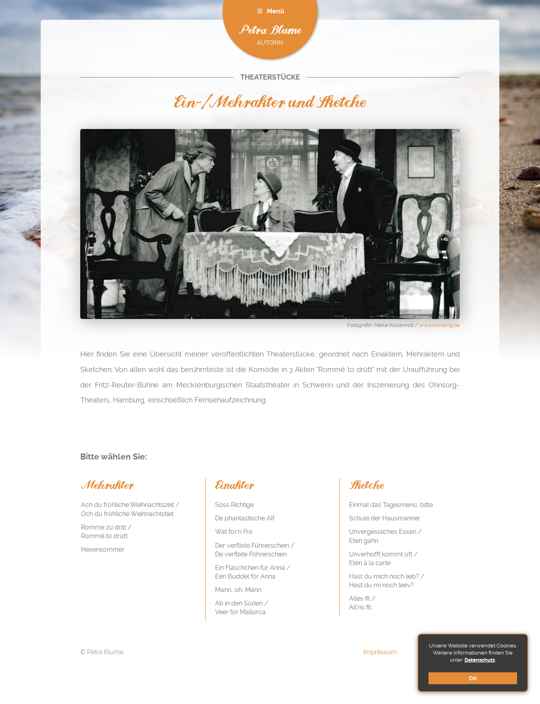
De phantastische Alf (244, 518)
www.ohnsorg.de (439, 325)
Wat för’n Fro (234, 531)
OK (473, 678)
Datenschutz (479, 660)
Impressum (380, 652)
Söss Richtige (234, 505)
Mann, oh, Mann (238, 590)
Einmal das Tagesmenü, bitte (391, 505)
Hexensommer (103, 549)
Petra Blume (270, 31)
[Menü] (260, 11)
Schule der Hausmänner (384, 518)
